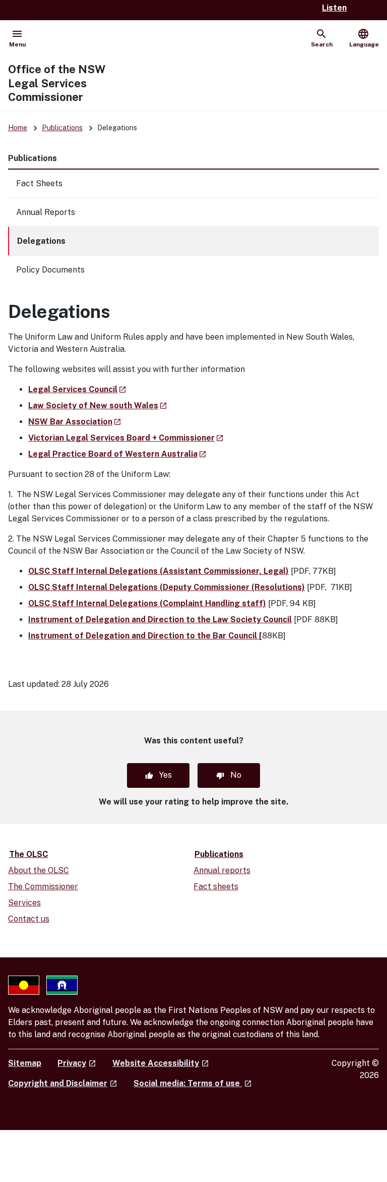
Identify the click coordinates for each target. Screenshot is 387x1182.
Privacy (76, 1063)
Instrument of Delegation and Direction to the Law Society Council (160, 619)
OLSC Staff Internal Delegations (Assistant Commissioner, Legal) (158, 571)
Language (364, 38)
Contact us (28, 919)
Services (24, 902)
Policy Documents (50, 270)
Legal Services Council (77, 389)
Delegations (41, 241)
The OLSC (28, 854)
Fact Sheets (39, 183)
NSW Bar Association (74, 421)
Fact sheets (216, 886)
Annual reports (222, 870)
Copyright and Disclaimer (62, 1083)
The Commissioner (43, 886)
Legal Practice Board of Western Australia (117, 454)
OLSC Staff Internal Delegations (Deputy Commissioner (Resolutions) (166, 587)
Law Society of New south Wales (97, 405)
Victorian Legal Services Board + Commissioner (126, 438)
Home (17, 128)
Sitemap (24, 1063)
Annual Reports (45, 212)
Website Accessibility (160, 1063)
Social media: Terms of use (193, 1083)
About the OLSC (38, 870)
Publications (62, 128)
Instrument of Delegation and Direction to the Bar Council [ (145, 635)
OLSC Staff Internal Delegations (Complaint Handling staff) (147, 603)
